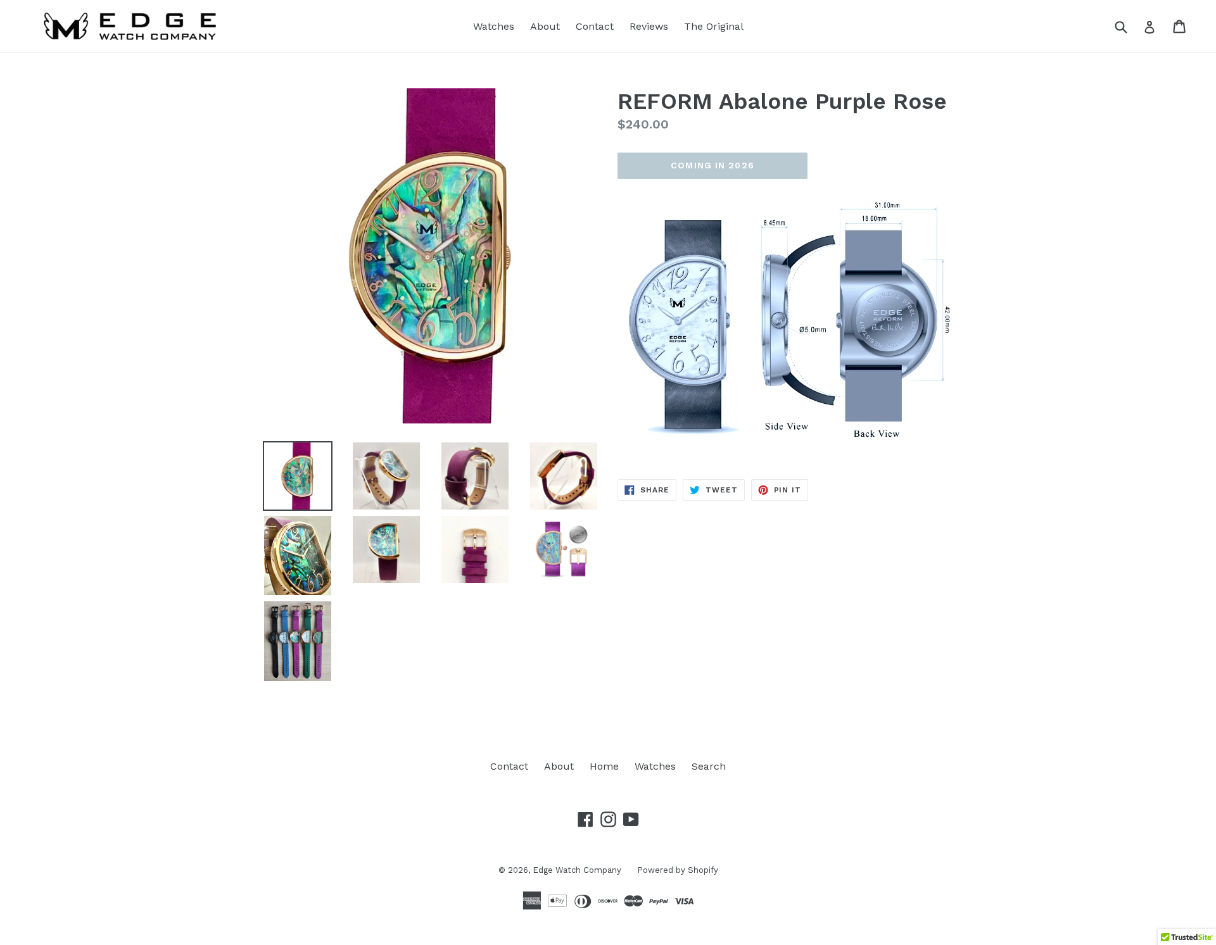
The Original (714, 26)
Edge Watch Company (577, 870)
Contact (595, 26)
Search (709, 766)
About (545, 26)
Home (604, 766)
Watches (493, 26)
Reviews (649, 26)
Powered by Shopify (677, 870)
